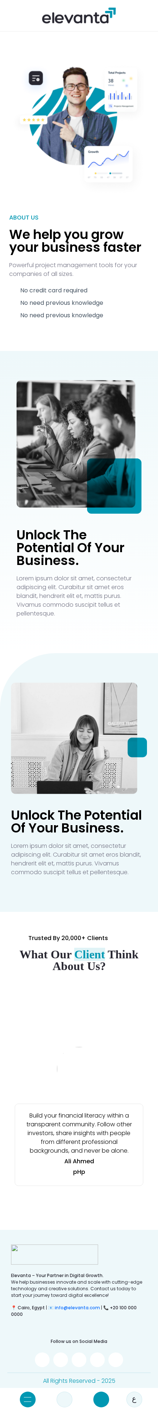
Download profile (101, 1399)
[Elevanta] (79, 15)
